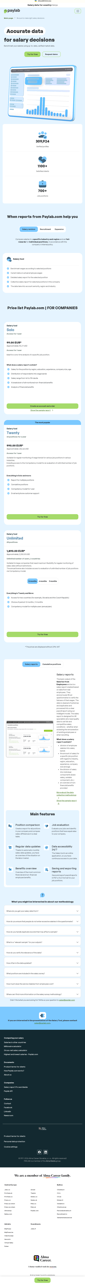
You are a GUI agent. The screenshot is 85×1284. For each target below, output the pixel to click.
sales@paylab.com (67, 1000)
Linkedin (7, 1111)
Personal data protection (14, 1141)
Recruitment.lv (62, 1214)
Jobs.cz (7, 1190)
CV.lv (59, 1193)
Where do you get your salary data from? (22, 911)
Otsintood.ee (61, 1207)
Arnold (33, 1190)
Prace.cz (7, 1200)
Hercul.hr (7, 1239)
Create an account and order (42, 406)
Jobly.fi (33, 1229)
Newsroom (8, 1115)
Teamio (33, 1193)
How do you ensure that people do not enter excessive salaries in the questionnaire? (39, 921)
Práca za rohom (9, 1203)
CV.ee (59, 1197)
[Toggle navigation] (78, 11)
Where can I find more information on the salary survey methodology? (34, 994)
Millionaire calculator (12, 1046)
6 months (43, 581)
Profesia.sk (8, 1193)
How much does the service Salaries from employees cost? (30, 984)
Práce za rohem (9, 1207)
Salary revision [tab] (28, 229)
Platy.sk (33, 1207)
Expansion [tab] (59, 229)
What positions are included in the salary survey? (25, 973)
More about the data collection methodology (66, 793)
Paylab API (8, 1091)
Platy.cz (33, 1203)
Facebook (8, 1107)
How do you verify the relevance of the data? (24, 953)
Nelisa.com (8, 1214)
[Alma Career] (42, 1258)
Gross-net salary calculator (15, 1050)
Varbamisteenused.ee (64, 1217)
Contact (7, 1103)
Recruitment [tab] (45, 229)
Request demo (51, 54)
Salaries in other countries (15, 1042)
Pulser (6, 1246)
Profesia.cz (8, 1197)
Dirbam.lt (60, 1200)
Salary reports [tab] (31, 664)
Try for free (42, 1280)
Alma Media (51, 1161)
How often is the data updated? (19, 963)
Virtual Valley (8, 1243)
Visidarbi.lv (60, 1203)
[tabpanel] (42, 266)
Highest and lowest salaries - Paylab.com (21, 1054)
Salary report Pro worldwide (16, 1087)
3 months (53, 581)
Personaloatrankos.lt (64, 1210)
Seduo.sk (34, 1200)
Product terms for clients (14, 1067)
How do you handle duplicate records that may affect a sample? (31, 932)
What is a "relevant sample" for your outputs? (24, 942)
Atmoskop (8, 1210)
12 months (32, 581)
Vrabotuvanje (8, 1236)
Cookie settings (10, 1147)
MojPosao (7, 1229)
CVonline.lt (60, 1190)
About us (8, 1075)
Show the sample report (40, 410)
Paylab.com (35, 1210)
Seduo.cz (34, 1197)
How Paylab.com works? (14, 1071)
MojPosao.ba (8, 1232)
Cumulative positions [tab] (51, 664)
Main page (8, 18)
